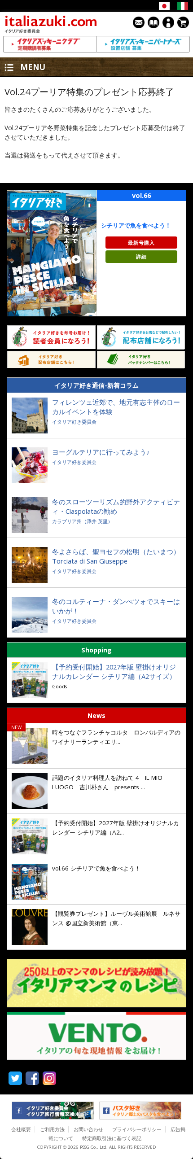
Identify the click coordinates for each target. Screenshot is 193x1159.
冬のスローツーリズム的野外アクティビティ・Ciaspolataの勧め (116, 506)
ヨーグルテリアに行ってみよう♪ (101, 451)
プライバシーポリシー (137, 1129)
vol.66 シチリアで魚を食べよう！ (97, 868)
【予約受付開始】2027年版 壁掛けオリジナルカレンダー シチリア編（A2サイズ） (114, 671)
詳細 (141, 256)
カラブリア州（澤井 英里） (82, 521)
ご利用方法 (52, 1129)
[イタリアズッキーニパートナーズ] (143, 44)
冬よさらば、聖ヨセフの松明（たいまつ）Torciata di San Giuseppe (116, 556)
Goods (59, 686)
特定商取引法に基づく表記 (111, 1138)
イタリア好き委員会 (74, 421)
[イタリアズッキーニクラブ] (49, 44)
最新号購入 (141, 242)
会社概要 (21, 1129)
